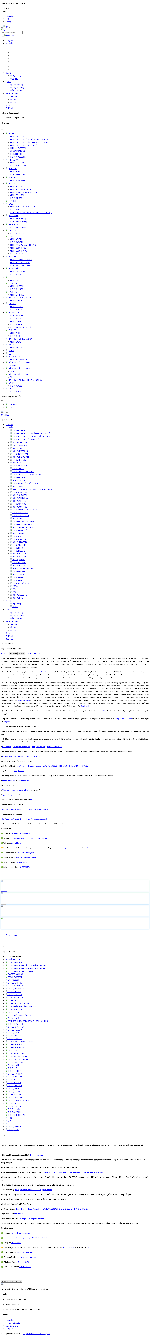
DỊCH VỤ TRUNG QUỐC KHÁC (21, 327)
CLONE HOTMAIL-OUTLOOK (21, 259)
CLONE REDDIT (16, 300)
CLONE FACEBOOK (17, 136)
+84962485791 (23, 1261)
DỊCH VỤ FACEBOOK (18, 156)
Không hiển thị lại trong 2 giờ (11, 1281)
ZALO (11, 203)
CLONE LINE (15, 280)
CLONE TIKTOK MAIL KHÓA (20, 189)
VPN (12, 371)
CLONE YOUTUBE (17, 239)
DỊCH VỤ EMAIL (16, 274)
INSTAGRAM (14, 159)
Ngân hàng (16, 75)
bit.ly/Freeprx (19, 1213)
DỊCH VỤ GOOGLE (16, 253)
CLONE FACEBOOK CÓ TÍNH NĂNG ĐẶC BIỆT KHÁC (29, 142)
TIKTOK (12, 183)
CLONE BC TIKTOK (17, 195)
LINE (11, 277)
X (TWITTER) (14, 215)
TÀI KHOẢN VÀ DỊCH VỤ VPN (19, 368)
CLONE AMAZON (16, 347)
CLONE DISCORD (16, 306)
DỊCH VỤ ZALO (15, 209)
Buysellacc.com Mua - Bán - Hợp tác (36, 1333)
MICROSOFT (14, 256)
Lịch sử (8, 81)
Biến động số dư (16, 90)
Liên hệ (8, 21)
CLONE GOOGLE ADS (18, 247)
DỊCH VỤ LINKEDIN (17, 289)
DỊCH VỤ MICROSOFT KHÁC (20, 265)
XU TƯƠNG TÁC (14, 356)
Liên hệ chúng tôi (12, 1325)
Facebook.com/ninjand (25, 1252)
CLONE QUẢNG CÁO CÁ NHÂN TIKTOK (24, 192)
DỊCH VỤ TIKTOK (16, 198)
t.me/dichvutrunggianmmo (26, 1257)
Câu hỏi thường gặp (13, 1322)
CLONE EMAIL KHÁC (18, 271)
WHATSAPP (13, 177)
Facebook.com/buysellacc (20, 1233)
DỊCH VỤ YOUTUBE (17, 242)
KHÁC (11, 388)
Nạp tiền (9, 72)
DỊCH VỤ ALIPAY (16, 318)
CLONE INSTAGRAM (17, 162)
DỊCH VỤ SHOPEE (17, 336)
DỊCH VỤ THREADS (17, 174)
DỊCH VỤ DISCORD (17, 309)
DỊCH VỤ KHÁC (15, 391)
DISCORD (12, 303)
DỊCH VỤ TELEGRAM (18, 227)
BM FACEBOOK (16, 154)
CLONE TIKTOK (16, 186)
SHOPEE (12, 330)
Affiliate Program (12, 93)
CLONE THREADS (17, 171)
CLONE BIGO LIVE (17, 321)
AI (10, 353)
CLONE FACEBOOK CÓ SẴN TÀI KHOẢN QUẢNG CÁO (29, 139)
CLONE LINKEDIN (17, 286)
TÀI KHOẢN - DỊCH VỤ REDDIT (20, 297)
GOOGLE (12, 236)
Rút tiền (13, 102)
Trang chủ (9, 40)
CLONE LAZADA (16, 341)
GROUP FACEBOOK (17, 151)
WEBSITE (13, 383)
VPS (12, 377)
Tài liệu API (10, 108)
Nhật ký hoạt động (17, 87)
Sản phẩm (9, 43)
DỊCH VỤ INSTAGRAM (18, 165)
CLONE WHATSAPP (17, 180)
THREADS (13, 168)
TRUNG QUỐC (14, 312)
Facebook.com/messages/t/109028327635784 (30, 1237)
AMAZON (12, 344)
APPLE (11, 350)
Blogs (8, 105)
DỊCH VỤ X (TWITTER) (18, 221)
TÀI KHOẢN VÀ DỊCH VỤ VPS (19, 374)
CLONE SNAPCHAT (17, 294)
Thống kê (13, 96)
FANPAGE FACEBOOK (18, 148)
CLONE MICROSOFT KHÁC (20, 262)
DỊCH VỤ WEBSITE (17, 385)
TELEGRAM (13, 224)
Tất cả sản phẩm (12, 935)
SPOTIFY (12, 230)
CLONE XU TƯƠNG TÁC (18, 359)
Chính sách (10, 15)
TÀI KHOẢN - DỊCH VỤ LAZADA (20, 338)
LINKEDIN (13, 283)
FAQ (7, 18)
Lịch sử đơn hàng (16, 84)
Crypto (15, 78)
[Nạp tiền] (3, 36)
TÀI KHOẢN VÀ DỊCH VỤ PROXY (21, 362)
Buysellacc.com (68, 1247)
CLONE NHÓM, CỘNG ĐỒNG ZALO (23, 206)
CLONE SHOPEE (16, 333)
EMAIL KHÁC (14, 268)
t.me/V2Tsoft (16, 1242)
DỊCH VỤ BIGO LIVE (17, 324)
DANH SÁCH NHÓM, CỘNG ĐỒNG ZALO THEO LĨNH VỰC (31, 212)
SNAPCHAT (13, 292)
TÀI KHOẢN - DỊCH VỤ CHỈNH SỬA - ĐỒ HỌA (25, 380)
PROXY (13, 365)
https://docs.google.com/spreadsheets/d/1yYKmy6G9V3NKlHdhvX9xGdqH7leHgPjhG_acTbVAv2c (51, 1208)
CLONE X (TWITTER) (18, 218)
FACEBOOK (13, 133)
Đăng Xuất (10, 638)
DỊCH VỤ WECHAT (17, 315)
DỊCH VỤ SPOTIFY (17, 233)
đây (87, 1247)
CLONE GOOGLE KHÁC (18, 250)
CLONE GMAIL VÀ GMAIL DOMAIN (23, 245)
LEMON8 (12, 201)
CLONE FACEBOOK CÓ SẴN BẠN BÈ (23, 145)
